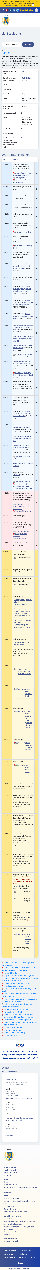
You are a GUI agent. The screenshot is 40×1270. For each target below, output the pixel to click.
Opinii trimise (24, 138)
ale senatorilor (8, 1219)
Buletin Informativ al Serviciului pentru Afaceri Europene (20, 1187)
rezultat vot (16, 475)
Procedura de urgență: (9, 113)
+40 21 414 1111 (10, 1091)
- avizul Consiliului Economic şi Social (16, 983)
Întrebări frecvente (9, 1257)
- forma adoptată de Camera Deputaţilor (17, 1020)
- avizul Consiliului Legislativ (13, 986)
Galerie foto (7, 1175)
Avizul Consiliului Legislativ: (8, 107)
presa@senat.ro (10, 1135)
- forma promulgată (10, 1035)
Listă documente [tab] (11, 44)
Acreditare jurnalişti (10, 1170)
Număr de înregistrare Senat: (9, 72)
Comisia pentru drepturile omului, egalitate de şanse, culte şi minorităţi (23, 302)
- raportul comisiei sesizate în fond (15, 1009)
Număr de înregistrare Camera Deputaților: (9, 79)
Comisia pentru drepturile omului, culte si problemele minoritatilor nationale (22, 611)
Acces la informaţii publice (12, 1198)
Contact (32, 1257)
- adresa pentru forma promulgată (15, 1033)
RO (37, 10)
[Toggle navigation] (35, 23)
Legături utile (22, 1257)
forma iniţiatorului (20, 178)
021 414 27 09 (9, 1105)
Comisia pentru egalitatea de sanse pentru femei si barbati (24, 671)
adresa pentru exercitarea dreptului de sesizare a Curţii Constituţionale (21, 506)
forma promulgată (20, 538)
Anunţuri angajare (9, 1254)
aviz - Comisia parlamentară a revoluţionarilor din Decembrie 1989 (23, 438)
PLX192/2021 (26, 80)
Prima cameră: (7, 89)
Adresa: (5, 85)
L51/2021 (6, 53)
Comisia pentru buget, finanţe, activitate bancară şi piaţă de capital (22, 289)
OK (33, 5)
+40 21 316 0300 (10, 1093)
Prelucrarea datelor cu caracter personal (16, 1212)
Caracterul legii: (8, 129)
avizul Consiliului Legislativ (23, 232)
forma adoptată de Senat (22, 481)
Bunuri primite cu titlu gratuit (12, 1232)
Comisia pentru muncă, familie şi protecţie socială (23, 316)
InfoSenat (7, 1182)
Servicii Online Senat (27, 10)
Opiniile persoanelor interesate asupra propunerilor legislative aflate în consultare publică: (10, 142)
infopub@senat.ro (10, 1116)
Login (20, 1263)
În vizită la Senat (23, 1254)
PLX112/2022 (26, 78)
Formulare (7, 1235)
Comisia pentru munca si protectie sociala (28, 938)
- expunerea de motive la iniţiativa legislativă (19, 976)
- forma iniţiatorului (10, 973)
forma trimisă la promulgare (23, 511)
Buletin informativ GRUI (11, 1185)
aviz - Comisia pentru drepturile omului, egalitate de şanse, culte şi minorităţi (23, 339)
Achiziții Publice (26, 1251)
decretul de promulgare (22, 531)
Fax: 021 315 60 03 (11, 1129)
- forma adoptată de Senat (12, 1012)
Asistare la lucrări (9, 1206)
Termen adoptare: (8, 133)
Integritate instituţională (11, 1241)
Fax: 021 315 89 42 (11, 1109)
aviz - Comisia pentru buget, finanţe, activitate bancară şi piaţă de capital (23, 375)
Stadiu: (5, 117)
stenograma (22, 917)
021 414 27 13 (9, 1126)
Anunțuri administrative (10, 1251)
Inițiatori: (5, 98)
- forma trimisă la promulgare (13, 1027)
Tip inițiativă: (7, 94)
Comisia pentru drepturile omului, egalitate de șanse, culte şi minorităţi (23, 327)
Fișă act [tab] (28, 44)
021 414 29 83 (9, 1107)
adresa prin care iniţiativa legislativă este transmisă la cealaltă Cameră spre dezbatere (22, 486)
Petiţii (6, 1195)
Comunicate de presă (10, 1173)
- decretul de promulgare (12, 1030)
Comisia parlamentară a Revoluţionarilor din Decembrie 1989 (22, 413)
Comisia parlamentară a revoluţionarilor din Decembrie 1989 (22, 427)
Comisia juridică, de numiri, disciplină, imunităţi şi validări (22, 266)
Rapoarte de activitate (10, 1209)
